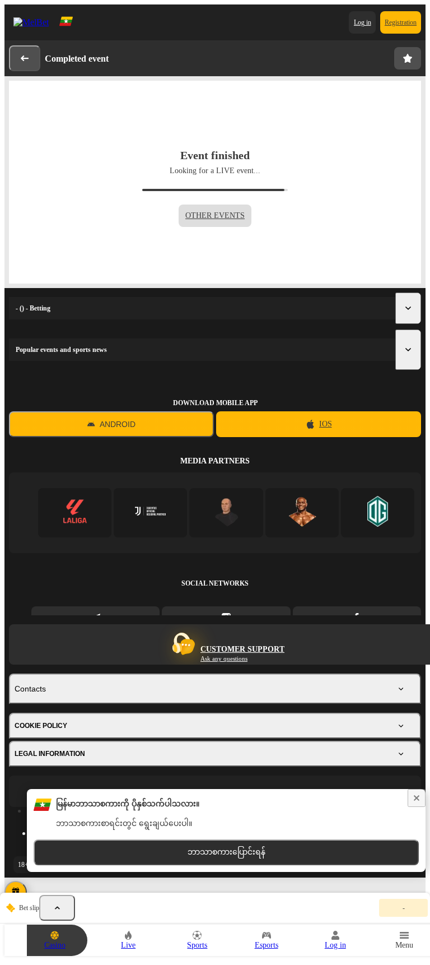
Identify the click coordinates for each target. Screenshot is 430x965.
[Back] (24, 58)
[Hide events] (57, 908)
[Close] (417, 798)
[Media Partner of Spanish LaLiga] (74, 512)
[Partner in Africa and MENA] (150, 512)
